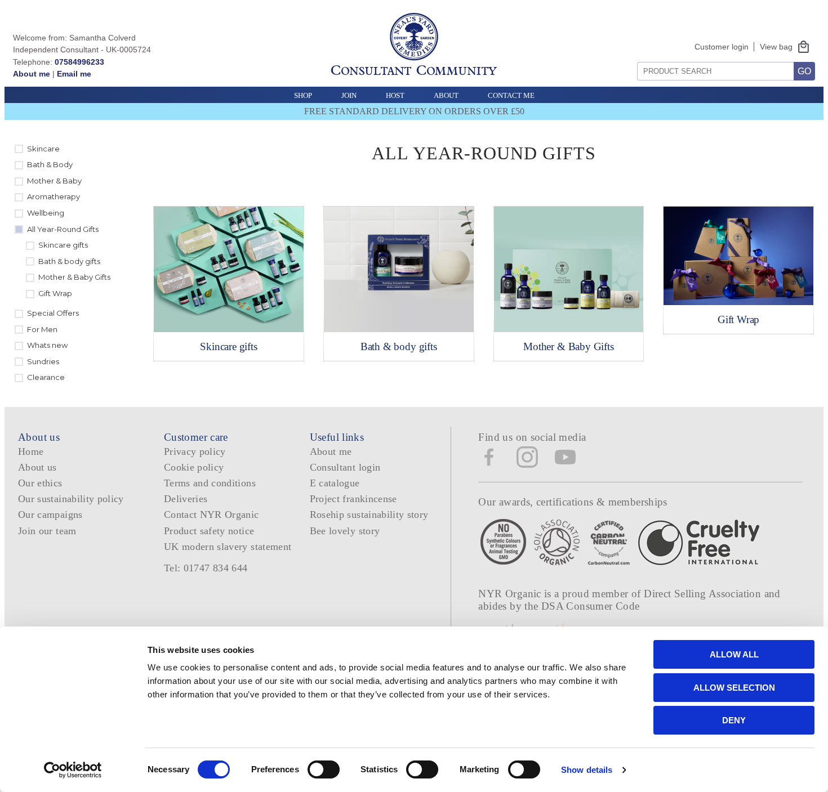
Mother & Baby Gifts (74, 276)
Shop (303, 95)
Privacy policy (195, 451)
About (446, 95)
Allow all (734, 654)
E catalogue (335, 483)
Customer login (722, 46)
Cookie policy (194, 467)
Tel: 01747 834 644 (206, 568)
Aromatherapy (53, 196)
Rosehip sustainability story (369, 514)
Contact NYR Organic (211, 514)
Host (395, 95)
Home (30, 451)
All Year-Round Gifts (63, 229)
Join (349, 95)
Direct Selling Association (704, 593)
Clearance (46, 377)
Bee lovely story (345, 530)
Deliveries (186, 498)
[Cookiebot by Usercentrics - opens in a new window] (73, 770)
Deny (734, 720)
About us (37, 467)
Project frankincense (353, 498)
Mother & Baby (54, 180)
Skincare (43, 148)
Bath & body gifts (69, 261)
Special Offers (53, 312)
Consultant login (345, 467)
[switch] (324, 769)
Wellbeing (45, 212)
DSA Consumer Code (590, 606)
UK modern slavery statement (228, 546)
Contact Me (511, 95)
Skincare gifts (63, 244)
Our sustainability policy (71, 498)
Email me (74, 73)
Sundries (43, 361)
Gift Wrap (55, 293)
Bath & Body (50, 164)
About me (31, 73)
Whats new (47, 345)
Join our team (47, 530)
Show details (586, 770)
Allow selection (734, 687)
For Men (42, 329)
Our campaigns (50, 514)
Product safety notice (209, 530)
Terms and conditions (210, 483)
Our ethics (40, 483)
